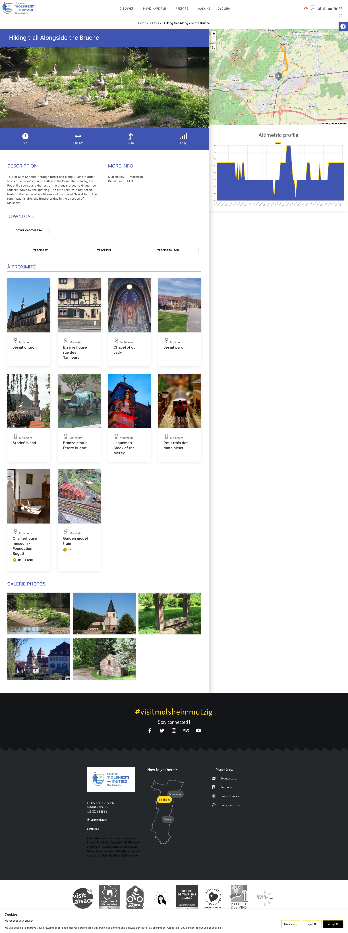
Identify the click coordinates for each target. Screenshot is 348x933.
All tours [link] (155, 23)
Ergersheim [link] (93, 847)
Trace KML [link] (104, 250)
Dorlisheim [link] (102, 842)
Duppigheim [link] (117, 842)
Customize (289, 924)
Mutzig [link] (118, 851)
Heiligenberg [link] (94, 851)
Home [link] (142, 23)
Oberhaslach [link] (94, 855)
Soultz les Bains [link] (111, 855)
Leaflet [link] (325, 123)
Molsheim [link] (108, 851)
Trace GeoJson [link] (168, 250)
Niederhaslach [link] (131, 851)
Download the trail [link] (30, 230)
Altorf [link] (90, 838)
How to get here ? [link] (162, 769)
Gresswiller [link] (131, 847)
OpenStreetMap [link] (339, 123)
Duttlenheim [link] (132, 842)
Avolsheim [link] (101, 838)
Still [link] (123, 855)
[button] (278, 76)
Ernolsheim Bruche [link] (113, 847)
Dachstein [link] (114, 838)
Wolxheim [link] (132, 855)
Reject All (311, 924)
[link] (343, 26)
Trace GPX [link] (40, 250)
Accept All (333, 924)
